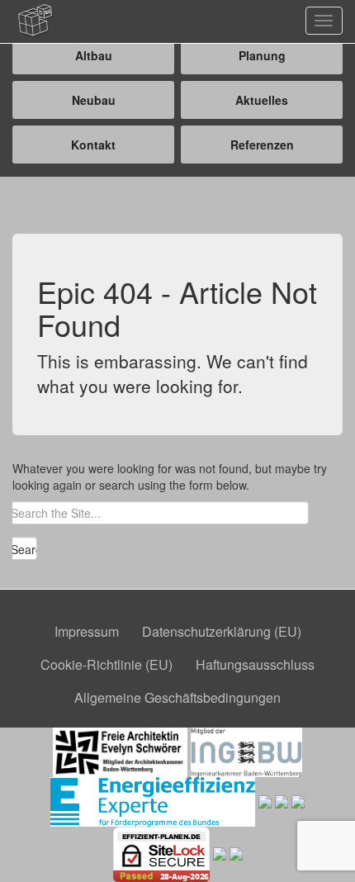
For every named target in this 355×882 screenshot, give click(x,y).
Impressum (86, 631)
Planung (262, 55)
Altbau (93, 55)
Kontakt (93, 144)
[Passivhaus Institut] (281, 799)
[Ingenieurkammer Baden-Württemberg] (246, 750)
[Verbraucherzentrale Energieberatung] (265, 799)
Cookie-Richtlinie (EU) (106, 664)
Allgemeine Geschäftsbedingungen (177, 697)
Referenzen (262, 144)
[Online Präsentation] (219, 852)
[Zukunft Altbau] (298, 799)
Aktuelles (261, 100)
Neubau (94, 100)
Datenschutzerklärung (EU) (221, 631)
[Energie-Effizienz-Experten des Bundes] (152, 799)
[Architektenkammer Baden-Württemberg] (120, 750)
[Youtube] (236, 852)
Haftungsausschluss (255, 664)
